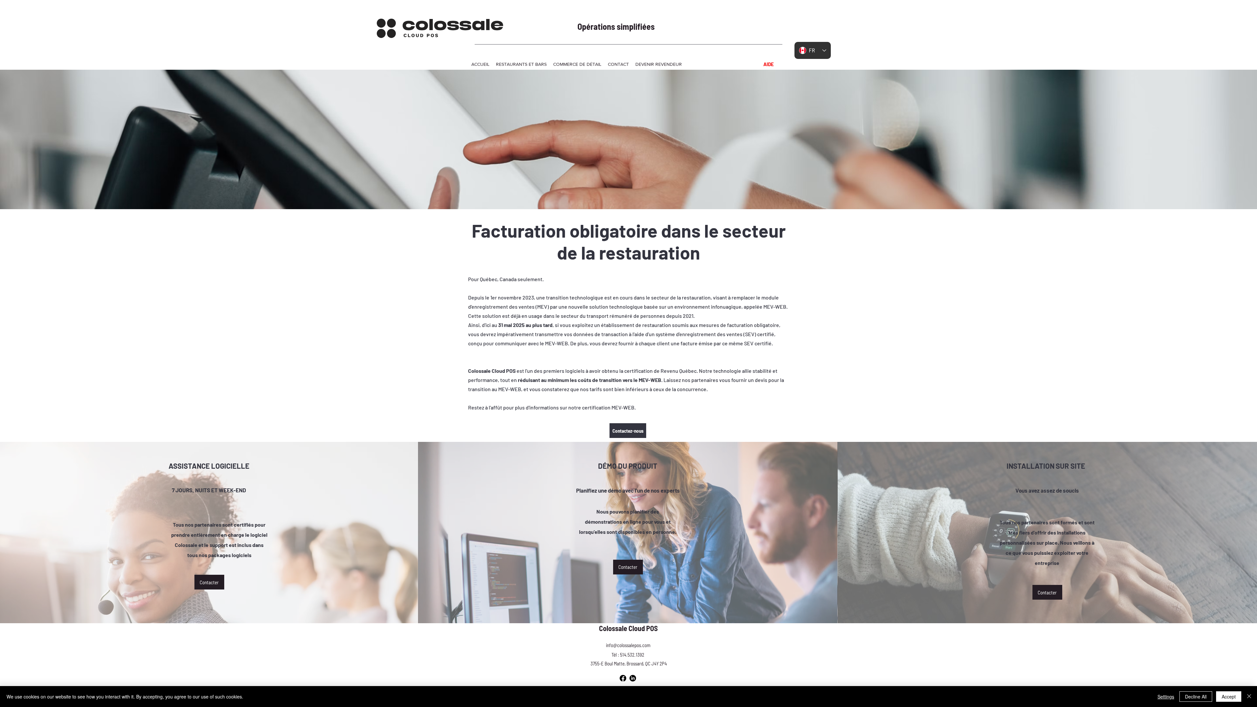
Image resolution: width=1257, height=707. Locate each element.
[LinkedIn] (632, 678)
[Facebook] (623, 678)
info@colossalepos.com (628, 645)
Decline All (1196, 696)
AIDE (768, 64)
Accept (1229, 696)
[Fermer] (1249, 696)
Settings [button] (1165, 696)
